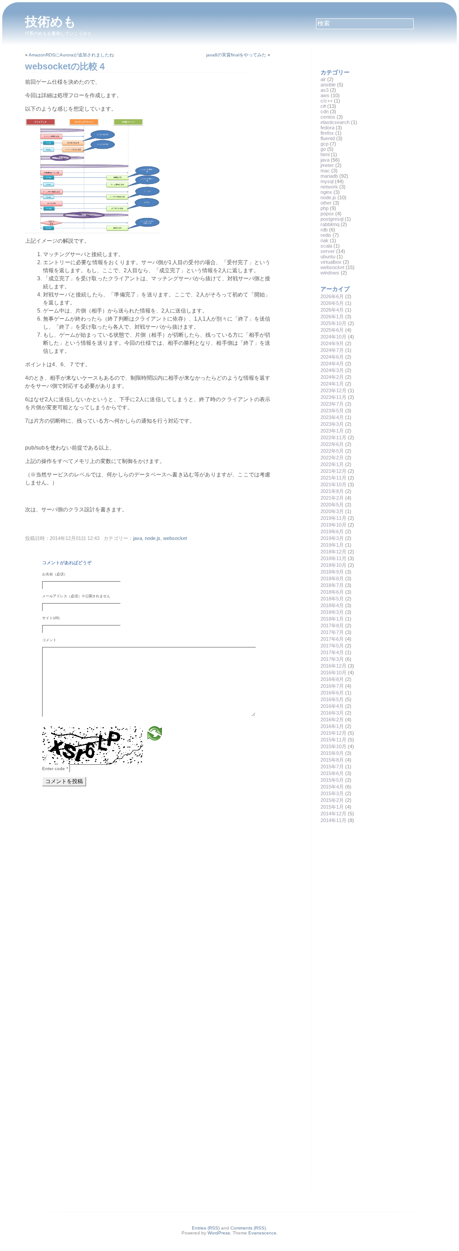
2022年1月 (332, 464)
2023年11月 (333, 397)
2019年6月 (332, 531)
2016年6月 (332, 692)
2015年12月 (333, 733)
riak (324, 240)
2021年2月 (332, 498)
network (329, 186)
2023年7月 (332, 404)
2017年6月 (332, 639)
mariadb (329, 176)
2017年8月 (332, 625)
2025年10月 (333, 323)
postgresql (331, 219)
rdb (324, 229)
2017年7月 (332, 632)
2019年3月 (332, 538)
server (327, 251)
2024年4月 (332, 363)
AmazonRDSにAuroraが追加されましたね (71, 54)
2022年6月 (332, 444)
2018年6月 (332, 592)
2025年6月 (332, 330)
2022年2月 (332, 457)
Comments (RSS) (248, 1227)
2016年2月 (332, 719)
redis (325, 235)
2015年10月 (333, 746)
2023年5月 (332, 410)
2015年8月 (332, 760)
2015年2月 (332, 800)
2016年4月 (332, 706)
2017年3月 (332, 659)
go (323, 149)
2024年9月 (332, 343)
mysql (326, 181)
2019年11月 (333, 518)
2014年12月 (333, 813)
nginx (326, 192)
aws (324, 95)
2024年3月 (332, 370)
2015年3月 (332, 793)
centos (327, 117)
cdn (324, 111)
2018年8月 (332, 578)
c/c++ (326, 100)
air (323, 79)
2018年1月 (332, 618)
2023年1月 (332, 430)
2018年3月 (332, 612)
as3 (324, 90)
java (137, 538)
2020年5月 (332, 504)
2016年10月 (333, 672)
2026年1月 (332, 316)
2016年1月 (332, 726)
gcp (324, 143)
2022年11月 (333, 437)
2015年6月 (332, 773)
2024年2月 (332, 377)
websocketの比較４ (66, 66)
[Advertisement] (387, 895)
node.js (152, 538)
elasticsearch (335, 122)
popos (327, 213)
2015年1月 (332, 807)
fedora (327, 127)
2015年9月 (332, 753)
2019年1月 (332, 545)
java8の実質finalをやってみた (236, 54)
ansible (328, 84)
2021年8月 (332, 491)
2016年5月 (332, 699)
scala (326, 245)
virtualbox (331, 262)
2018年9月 (332, 571)
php (324, 208)
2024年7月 (332, 350)
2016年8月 (332, 679)
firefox (327, 133)
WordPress (219, 1232)
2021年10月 (333, 484)
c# (323, 106)
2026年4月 (332, 310)
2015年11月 (333, 739)
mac (325, 170)
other (326, 203)
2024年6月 (332, 357)
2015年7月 (332, 766)
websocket (175, 538)
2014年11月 (333, 820)
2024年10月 (333, 336)
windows (329, 272)
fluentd (327, 138)
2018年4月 (332, 605)
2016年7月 (332, 686)
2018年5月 (332, 598)
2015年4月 (332, 786)
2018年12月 (333, 551)
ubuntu (327, 256)
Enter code (55, 768)
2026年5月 (332, 303)
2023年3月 (332, 424)
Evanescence (262, 1232)
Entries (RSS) (206, 1227)
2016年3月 (332, 712)
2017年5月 (332, 645)
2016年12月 (333, 665)
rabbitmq (329, 224)
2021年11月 (333, 477)
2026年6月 (332, 296)
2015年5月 (332, 780)
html (324, 154)
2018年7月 (332, 585)
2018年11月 (333, 558)
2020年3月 (332, 511)
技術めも (50, 22)
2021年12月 (333, 471)
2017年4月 (332, 652)
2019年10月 (333, 524)
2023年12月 (333, 390)
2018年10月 (333, 565)
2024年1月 (332, 383)
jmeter (327, 165)
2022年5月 (332, 451)
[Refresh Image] (154, 733)
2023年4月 (332, 417)
